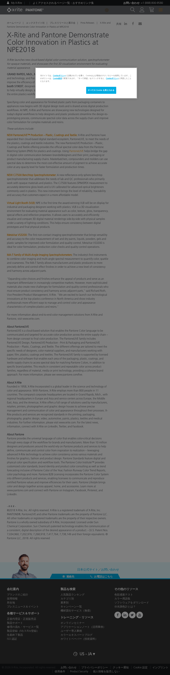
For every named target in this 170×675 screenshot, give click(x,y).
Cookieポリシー (59, 75)
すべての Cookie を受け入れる (101, 90)
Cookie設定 (57, 78)
